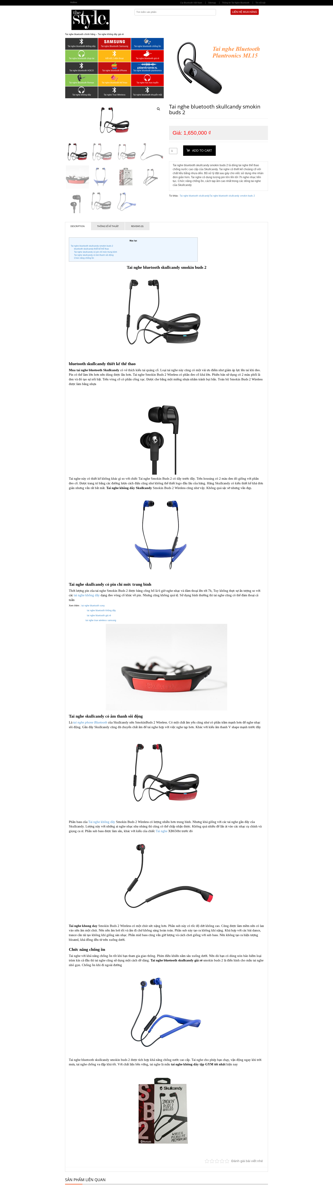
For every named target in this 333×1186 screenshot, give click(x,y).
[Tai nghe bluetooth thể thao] (114, 77)
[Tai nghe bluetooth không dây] (81, 41)
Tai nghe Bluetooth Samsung (114, 46)
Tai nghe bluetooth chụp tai (81, 58)
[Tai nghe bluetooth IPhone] (114, 65)
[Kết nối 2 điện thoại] (114, 53)
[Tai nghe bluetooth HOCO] (81, 65)
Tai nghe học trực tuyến (147, 82)
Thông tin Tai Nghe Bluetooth (235, 3)
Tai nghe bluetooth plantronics (147, 70)
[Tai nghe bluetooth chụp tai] (81, 53)
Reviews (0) (137, 226)
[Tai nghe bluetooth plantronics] (147, 65)
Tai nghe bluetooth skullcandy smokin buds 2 (232, 195)
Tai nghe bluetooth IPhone (114, 70)
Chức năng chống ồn (84, 258)
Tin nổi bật (260, 3)
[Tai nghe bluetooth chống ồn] (147, 41)
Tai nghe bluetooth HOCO (81, 70)
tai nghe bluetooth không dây (101, 610)
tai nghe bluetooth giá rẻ (99, 615)
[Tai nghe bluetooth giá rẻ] (147, 53)
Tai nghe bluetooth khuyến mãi (147, 95)
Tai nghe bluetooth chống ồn (147, 46)
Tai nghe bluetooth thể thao (114, 82)
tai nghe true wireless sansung (101, 620)
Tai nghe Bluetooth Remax (81, 82)
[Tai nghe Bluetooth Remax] (81, 77)
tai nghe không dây (87, 595)
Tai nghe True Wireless (114, 95)
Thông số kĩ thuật (108, 226)
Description (77, 226)
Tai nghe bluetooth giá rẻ (147, 58)
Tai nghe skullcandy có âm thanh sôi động (94, 255)
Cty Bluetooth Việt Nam (191, 3)
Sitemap (212, 3)
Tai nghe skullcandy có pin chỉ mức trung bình (95, 252)
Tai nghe (161, 831)
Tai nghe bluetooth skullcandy (195, 195)
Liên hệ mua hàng (244, 11)
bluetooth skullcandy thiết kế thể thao (91, 249)
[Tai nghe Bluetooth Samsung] (114, 41)
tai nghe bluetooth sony (93, 605)
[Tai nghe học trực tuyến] (147, 77)
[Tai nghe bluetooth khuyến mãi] (147, 89)
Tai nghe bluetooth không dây (82, 46)
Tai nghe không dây (81, 95)
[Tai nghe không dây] (81, 89)
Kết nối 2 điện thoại (114, 58)
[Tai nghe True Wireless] (114, 89)
